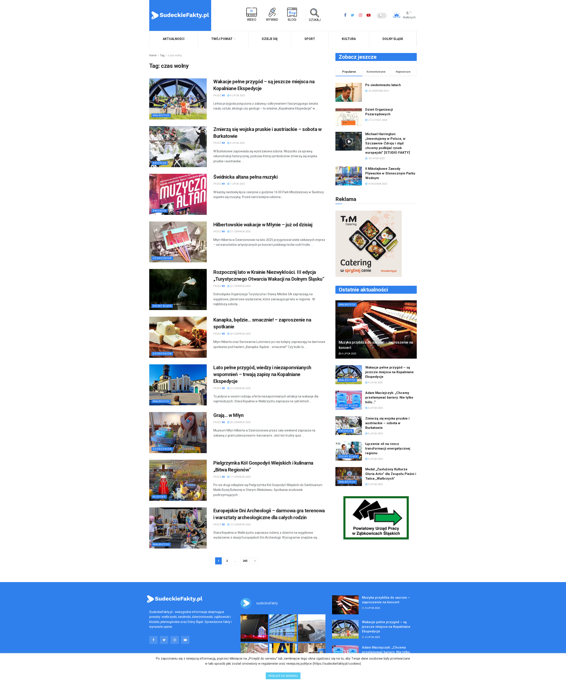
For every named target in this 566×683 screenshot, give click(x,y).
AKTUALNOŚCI (173, 39)
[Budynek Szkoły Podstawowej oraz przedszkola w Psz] (283, 628)
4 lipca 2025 (237, 95)
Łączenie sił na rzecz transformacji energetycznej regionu (387, 448)
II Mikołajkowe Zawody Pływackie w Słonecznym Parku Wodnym (390, 173)
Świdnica (159, 163)
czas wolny (175, 55)
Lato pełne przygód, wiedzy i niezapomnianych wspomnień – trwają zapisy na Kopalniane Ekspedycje (262, 374)
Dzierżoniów (162, 258)
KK (223, 95)
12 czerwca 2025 (239, 524)
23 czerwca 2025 (239, 388)
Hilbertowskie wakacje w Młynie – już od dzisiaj (262, 224)
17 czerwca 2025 (239, 476)
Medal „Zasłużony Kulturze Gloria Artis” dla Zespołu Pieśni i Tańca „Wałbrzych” (390, 474)
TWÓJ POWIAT (222, 39)
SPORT (309, 39)
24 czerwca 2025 (239, 333)
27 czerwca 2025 (239, 231)
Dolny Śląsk (392, 39)
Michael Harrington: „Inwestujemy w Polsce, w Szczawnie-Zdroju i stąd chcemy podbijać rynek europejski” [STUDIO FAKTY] (387, 143)
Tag (162, 55)
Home (153, 55)
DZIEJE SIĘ (270, 39)
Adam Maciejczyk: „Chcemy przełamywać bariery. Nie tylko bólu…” (389, 397)
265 (245, 560)
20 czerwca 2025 (239, 422)
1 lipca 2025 (237, 183)
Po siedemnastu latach (383, 85)
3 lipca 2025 (375, 459)
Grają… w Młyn (228, 415)
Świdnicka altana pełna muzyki (245, 177)
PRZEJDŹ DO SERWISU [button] (283, 675)
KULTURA (349, 39)
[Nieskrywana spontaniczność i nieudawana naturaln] (254, 628)
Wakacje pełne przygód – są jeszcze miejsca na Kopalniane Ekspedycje (389, 372)
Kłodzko (159, 496)
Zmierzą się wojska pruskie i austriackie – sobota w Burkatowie (387, 423)
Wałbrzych (161, 115)
